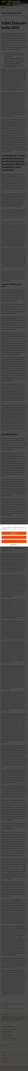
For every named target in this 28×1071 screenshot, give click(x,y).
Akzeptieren (14, 533)
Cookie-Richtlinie (13, 544)
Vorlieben (14, 541)
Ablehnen (14, 537)
